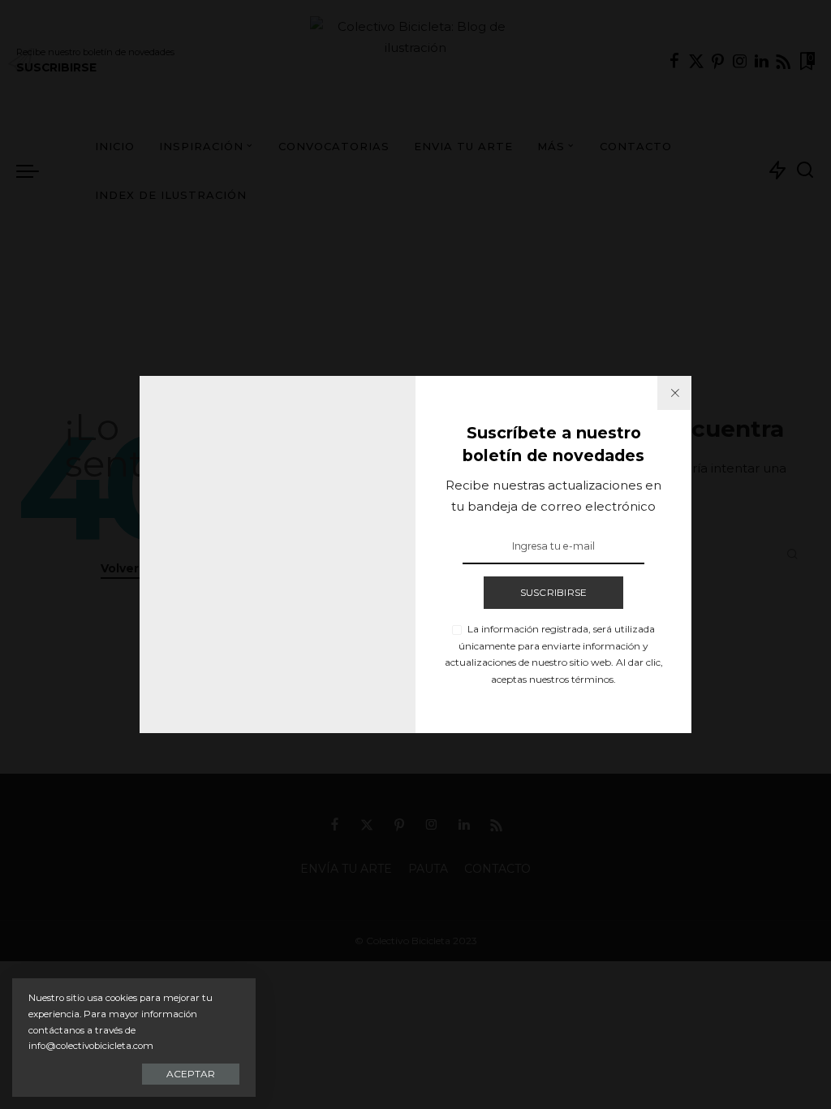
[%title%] (674, 393)
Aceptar (190, 1074)
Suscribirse (554, 592)
